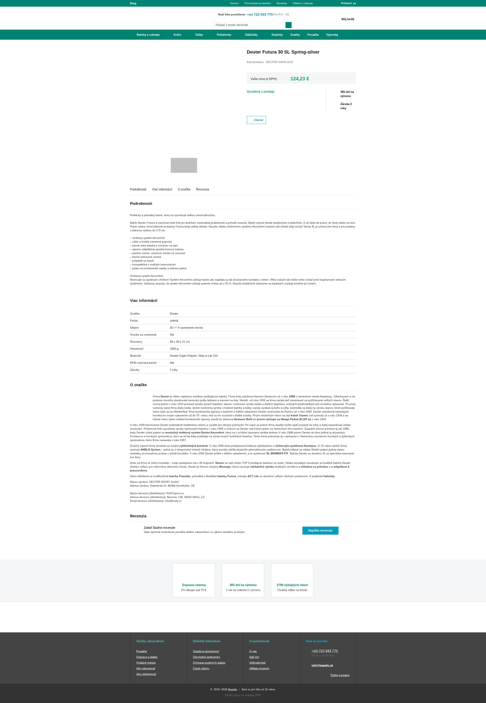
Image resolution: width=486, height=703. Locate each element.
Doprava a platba (146, 657)
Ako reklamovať (146, 674)
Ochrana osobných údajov (209, 662)
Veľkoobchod (257, 662)
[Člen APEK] (142, 625)
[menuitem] (144, 35)
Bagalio (232, 689)
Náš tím (254, 657)
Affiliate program (259, 668)
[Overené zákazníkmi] (198, 625)
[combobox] (249, 25)
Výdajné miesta (145, 662)
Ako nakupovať (145, 668)
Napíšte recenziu (320, 530)
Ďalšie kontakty (340, 675)
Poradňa (141, 651)
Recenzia (202, 189)
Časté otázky (201, 668)
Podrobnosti (138, 189)
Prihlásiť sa (348, 3)
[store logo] (154, 18)
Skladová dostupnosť (206, 651)
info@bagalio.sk (322, 665)
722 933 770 (260, 14)
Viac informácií (162, 189)
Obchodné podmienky (206, 657)
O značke (184, 189)
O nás (253, 651)
